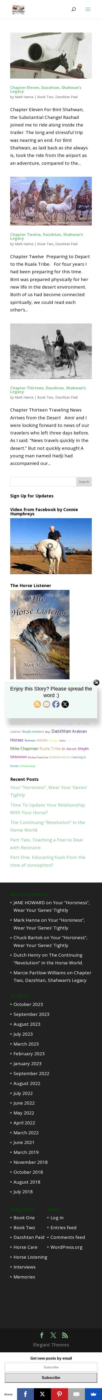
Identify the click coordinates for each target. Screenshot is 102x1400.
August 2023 (27, 1024)
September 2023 (31, 1014)
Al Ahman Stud (27, 766)
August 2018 (27, 1182)
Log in (57, 1218)
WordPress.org (66, 1247)
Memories (24, 1277)
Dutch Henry (27, 955)
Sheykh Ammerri (33, 732)
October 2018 (28, 1172)
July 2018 (23, 1192)
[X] (42, 1394)
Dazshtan (61, 731)
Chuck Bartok (28, 937)
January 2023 (28, 1063)
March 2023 (26, 1044)
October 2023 (28, 1004)
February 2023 (29, 1054)
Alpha (62, 740)
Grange (53, 740)
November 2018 (31, 1162)
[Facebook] (25, 1394)
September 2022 (31, 1073)
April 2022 (24, 1123)
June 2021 (24, 1142)
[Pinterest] (59, 1394)
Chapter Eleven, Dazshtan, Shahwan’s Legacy (45, 89)
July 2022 (23, 1093)
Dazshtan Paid (66, 97)
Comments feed (68, 1237)
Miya (47, 731)
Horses (42, 740)
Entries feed (64, 1227)
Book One (24, 1218)
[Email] (76, 1394)
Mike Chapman (24, 748)
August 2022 (27, 1083)
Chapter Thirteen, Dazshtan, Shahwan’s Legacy (48, 389)
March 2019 (26, 1152)
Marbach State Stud (38, 757)
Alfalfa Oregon (65, 723)
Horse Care (25, 1247)
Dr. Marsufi (69, 749)
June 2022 (24, 1103)
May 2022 (24, 1113)
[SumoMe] (93, 1394)
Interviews (25, 1267)
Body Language (74, 740)
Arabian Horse (59, 757)
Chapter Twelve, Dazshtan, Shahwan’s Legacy (46, 236)
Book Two (45, 97)
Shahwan (30, 740)
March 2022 (26, 1133)
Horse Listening (30, 1257)
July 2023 (23, 1034)
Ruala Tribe (50, 748)
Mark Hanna (24, 97)
